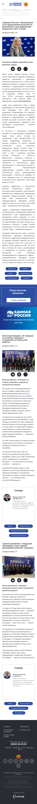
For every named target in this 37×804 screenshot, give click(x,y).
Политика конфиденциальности (18, 782)
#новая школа (25, 273)
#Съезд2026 (19, 713)
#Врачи (25, 268)
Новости (27, 10)
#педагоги (26, 278)
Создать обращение (18, 300)
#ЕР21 (10, 526)
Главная (4, 10)
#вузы (11, 273)
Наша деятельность (15, 10)
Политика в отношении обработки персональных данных (18, 784)
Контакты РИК (25, 730)
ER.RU (10, 96)
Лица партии (24, 726)
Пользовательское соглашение (18, 780)
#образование (12, 278)
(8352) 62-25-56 (18, 744)
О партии (7, 726)
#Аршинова (11, 268)
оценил (24, 396)
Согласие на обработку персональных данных (18, 787)
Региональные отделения (8, 731)
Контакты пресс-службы (9, 735)
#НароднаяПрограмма (18, 531)
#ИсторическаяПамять (18, 535)
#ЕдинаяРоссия (25, 526)
